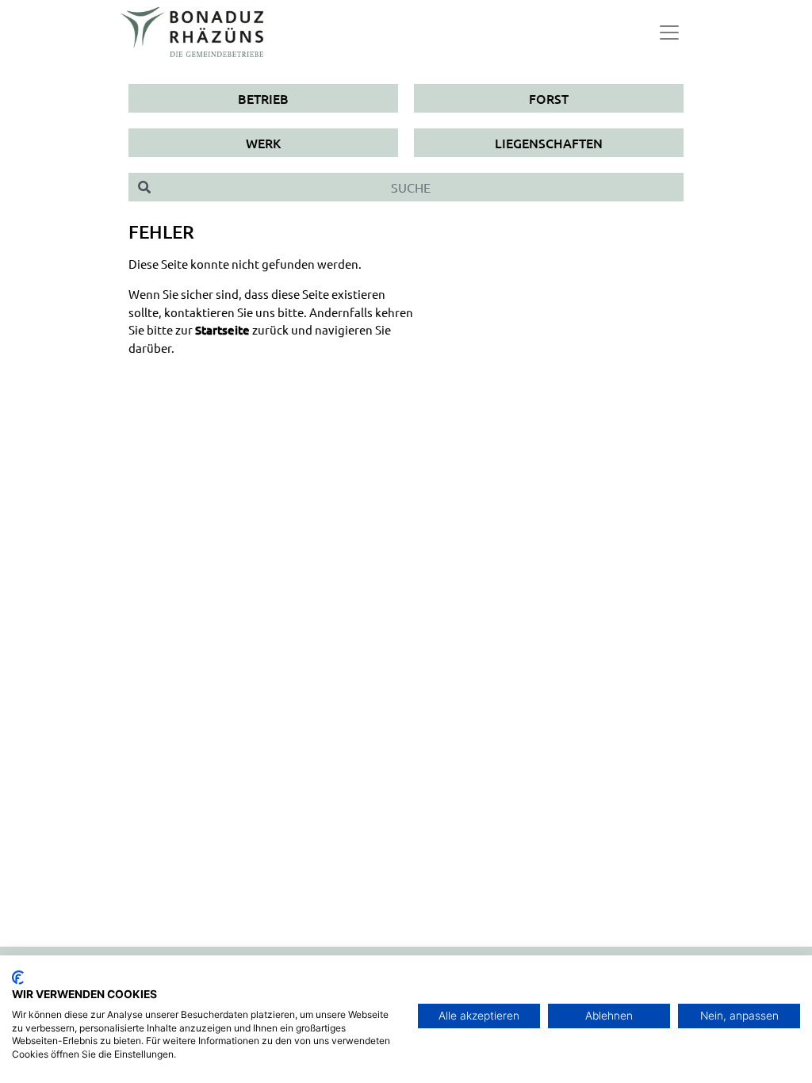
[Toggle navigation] (669, 32)
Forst (549, 98)
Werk (263, 142)
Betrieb (263, 98)
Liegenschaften (549, 142)
